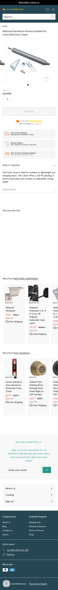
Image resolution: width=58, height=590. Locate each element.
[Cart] (47, 9)
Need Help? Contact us (29, 2)
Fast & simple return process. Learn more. (23, 144)
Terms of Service (36, 530)
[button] (29, 165)
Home (5, 26)
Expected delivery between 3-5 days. (22, 134)
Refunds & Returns (37, 526)
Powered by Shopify (38, 584)
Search (5, 534)
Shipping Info (35, 522)
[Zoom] (46, 77)
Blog (4, 526)
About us (7, 522)
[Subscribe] (47, 470)
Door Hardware (22, 353)
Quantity (7, 93)
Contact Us (8, 530)
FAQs (31, 534)
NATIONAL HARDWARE (26, 278)
